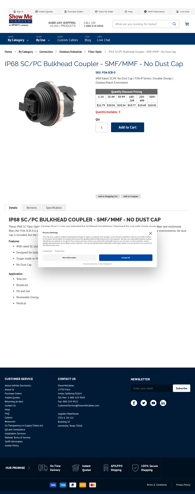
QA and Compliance (15, 429)
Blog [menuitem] (88, 40)
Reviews (32, 207)
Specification (54, 207)
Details (13, 207)
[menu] (97, 39)
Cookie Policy (12, 445)
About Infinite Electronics (18, 385)
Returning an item (14, 401)
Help (130, 11)
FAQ (7, 413)
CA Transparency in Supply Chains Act (24, 425)
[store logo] (21, 20)
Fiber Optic (95, 52)
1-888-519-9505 (76, 397)
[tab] (13, 208)
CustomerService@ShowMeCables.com (78, 405)
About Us (9, 389)
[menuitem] (18, 38)
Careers (8, 417)
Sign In (20, 11)
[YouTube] (153, 403)
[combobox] (146, 24)
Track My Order (106, 11)
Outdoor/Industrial (70, 52)
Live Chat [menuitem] (103, 40)
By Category (26, 52)
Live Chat (184, 11)
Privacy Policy (183, 484)
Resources (10, 421)
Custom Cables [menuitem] (67, 40)
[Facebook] (134, 403)
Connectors (46, 52)
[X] (144, 403)
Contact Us (10, 405)
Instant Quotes (46, 11)
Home (9, 52)
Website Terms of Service (17, 437)
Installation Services (15, 433)
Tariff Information (156, 11)
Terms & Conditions (157, 484)
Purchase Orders (75, 11)
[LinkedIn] (163, 403)
